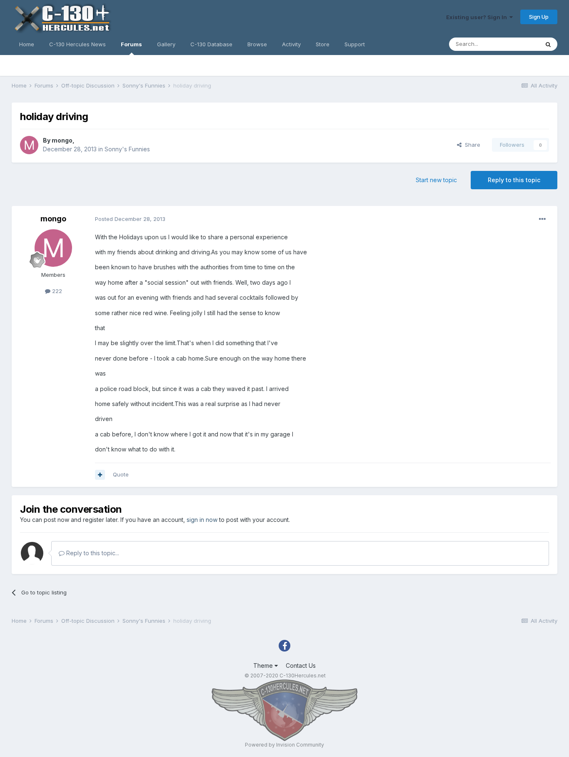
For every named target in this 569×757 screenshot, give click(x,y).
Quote (121, 474)
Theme (264, 665)
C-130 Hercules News (77, 44)
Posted (130, 219)
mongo (62, 140)
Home (26, 44)
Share (471, 144)
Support (354, 44)
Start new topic (436, 179)
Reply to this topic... (92, 552)
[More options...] (542, 219)
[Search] (548, 44)
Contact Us (301, 665)
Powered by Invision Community (284, 745)
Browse (257, 44)
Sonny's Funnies (127, 149)
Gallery (166, 44)
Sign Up (539, 16)
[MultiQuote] (100, 475)
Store (322, 44)
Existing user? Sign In (477, 17)
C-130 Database (211, 44)
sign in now (202, 519)
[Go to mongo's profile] (29, 145)
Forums (131, 44)
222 (56, 291)
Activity (291, 44)
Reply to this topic (514, 179)
